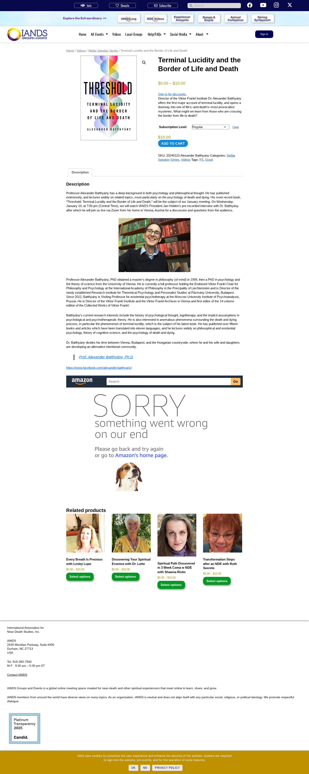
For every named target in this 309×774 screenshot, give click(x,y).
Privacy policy (167, 767)
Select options (79, 576)
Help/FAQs (154, 34)
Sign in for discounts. (172, 94)
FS (201, 159)
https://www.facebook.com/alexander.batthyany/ (99, 367)
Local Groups (134, 34)
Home (82, 34)
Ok (133, 767)
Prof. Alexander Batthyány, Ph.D (106, 357)
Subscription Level (172, 127)
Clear (235, 127)
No (145, 767)
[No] (304, 762)
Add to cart (173, 143)
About (200, 34)
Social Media (178, 34)
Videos (116, 34)
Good (209, 159)
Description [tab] (80, 172)
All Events (97, 34)
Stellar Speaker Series (103, 50)
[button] (144, 62)
